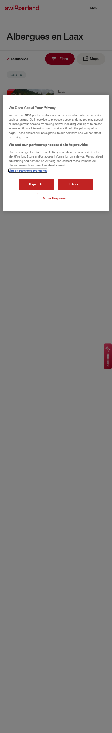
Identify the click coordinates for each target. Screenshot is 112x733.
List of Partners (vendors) (28, 170)
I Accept (75, 184)
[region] (56, 153)
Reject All (36, 184)
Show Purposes (54, 198)
